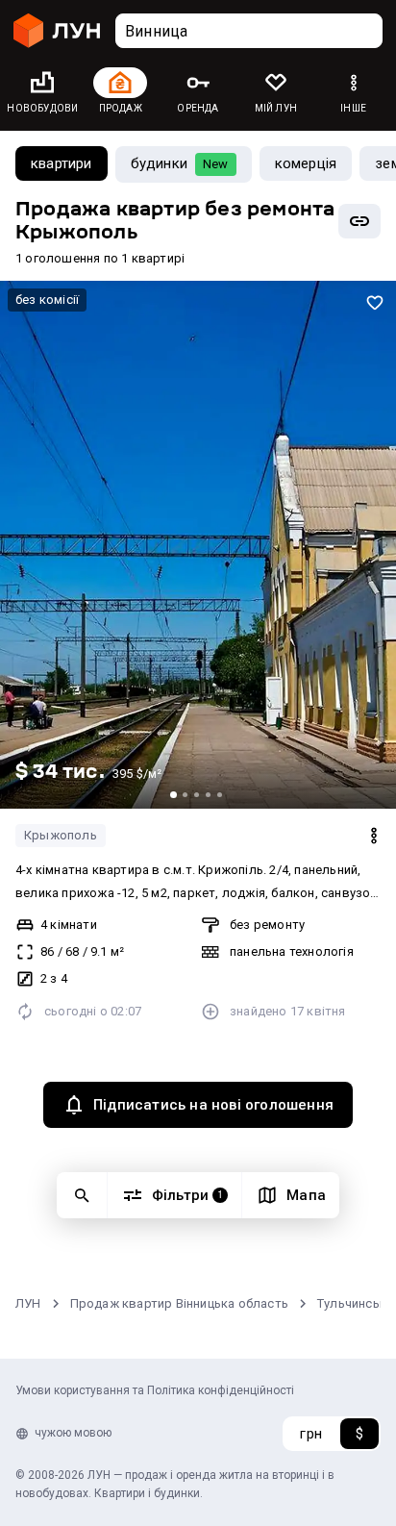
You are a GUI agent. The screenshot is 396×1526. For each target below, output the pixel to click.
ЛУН (28, 1303)
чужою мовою (73, 1432)
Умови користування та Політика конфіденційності (154, 1390)
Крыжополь (60, 835)
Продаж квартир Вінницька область (179, 1303)
